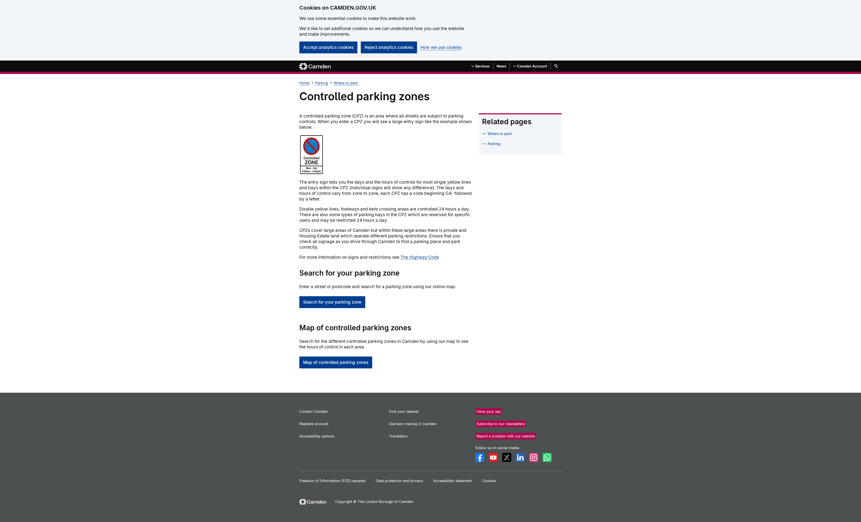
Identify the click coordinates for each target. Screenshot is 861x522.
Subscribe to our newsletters (500, 424)
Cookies (489, 480)
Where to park (346, 83)
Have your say (488, 411)
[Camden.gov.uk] (315, 66)
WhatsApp (547, 457)
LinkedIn (520, 457)
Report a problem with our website (505, 436)
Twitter (506, 457)
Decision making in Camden (412, 424)
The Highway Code (419, 257)
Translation (398, 436)
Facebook (479, 457)
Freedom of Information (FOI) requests (332, 480)
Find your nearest (403, 411)
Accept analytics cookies (328, 47)
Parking (321, 83)
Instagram (533, 457)
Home (304, 83)
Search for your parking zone (332, 302)
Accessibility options (316, 436)
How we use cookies (441, 47)
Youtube (493, 457)
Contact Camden (313, 411)
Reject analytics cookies (389, 47)
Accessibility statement (452, 480)
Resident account (313, 424)
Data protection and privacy (399, 480)
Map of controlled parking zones (335, 362)
